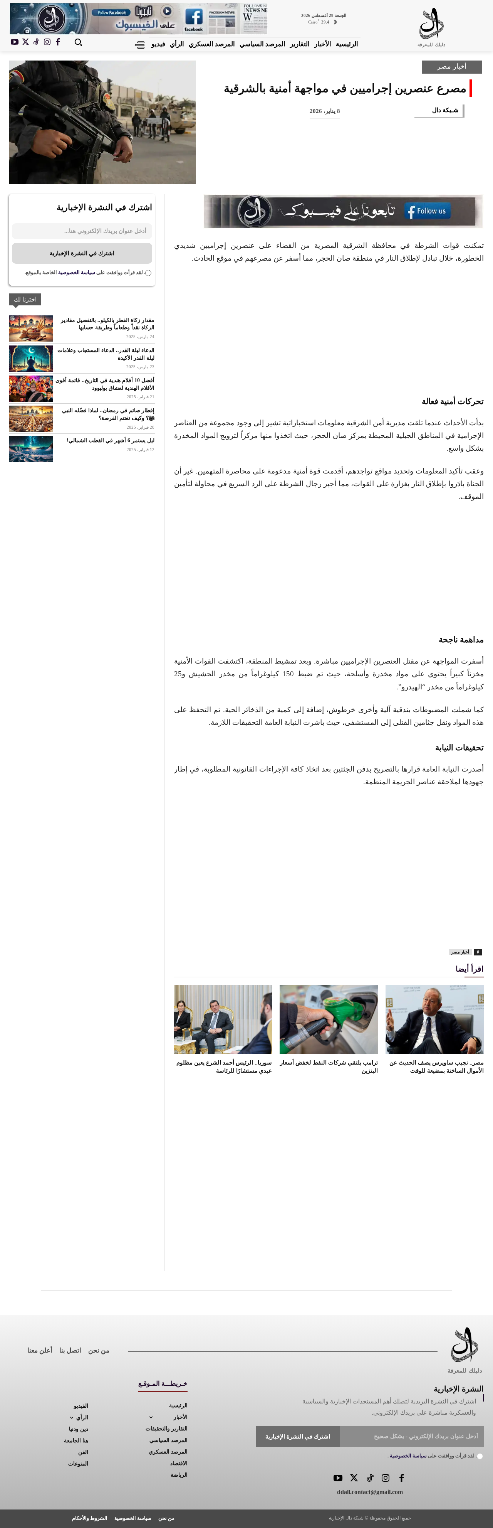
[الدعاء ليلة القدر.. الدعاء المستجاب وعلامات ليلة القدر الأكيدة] (31, 358)
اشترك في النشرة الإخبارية (82, 253)
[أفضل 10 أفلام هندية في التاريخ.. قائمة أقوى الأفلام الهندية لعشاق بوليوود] (31, 389)
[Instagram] (47, 42)
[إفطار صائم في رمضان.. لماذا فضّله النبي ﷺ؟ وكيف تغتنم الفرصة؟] (31, 419)
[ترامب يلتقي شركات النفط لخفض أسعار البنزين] (329, 1019)
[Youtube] (14, 42)
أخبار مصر (451, 66)
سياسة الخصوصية (76, 272)
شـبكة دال (445, 110)
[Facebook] (57, 42)
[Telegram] (325, 170)
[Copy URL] (300, 170)
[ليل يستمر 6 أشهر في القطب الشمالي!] (31, 449)
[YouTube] (338, 1479)
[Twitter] (354, 1479)
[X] (25, 42)
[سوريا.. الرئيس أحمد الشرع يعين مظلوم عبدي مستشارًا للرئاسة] (223, 1019)
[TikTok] (36, 42)
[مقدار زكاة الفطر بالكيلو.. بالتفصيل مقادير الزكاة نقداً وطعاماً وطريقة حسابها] (31, 328)
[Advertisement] (329, 328)
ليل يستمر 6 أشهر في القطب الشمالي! (110, 440)
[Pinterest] (402, 170)
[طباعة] (351, 170)
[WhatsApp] (376, 170)
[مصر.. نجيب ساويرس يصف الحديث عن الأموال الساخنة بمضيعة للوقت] (435, 1019)
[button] (78, 42)
